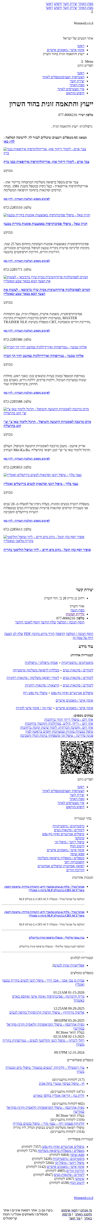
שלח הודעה (48, 622)
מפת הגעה (77, 610)
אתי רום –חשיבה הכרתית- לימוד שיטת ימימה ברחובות (56, 727)
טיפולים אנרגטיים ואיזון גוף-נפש (72, 693)
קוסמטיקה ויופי (74, 862)
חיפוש (58, 4)
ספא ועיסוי (77, 854)
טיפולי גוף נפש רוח (35, 693)
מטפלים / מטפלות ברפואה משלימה (61, 858)
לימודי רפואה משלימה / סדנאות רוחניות (33, 678)
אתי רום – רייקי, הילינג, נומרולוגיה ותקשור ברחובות (59, 723)
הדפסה (60, 634)
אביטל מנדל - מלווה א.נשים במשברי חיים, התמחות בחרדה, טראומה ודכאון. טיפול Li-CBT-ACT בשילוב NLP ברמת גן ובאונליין (44, 888)
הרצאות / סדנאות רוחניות (42, 685)
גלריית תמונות (75, 614)
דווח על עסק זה (83, 638)
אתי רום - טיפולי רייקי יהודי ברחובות (68, 719)
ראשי (49, 4)
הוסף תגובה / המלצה (70, 622)
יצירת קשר (70, 4)
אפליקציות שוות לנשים (69, 965)
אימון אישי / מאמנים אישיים (74, 700)
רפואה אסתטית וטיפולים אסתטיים (61, 866)
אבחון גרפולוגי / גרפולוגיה (41, 663)
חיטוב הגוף (77, 846)
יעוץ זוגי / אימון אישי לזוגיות (34, 708)
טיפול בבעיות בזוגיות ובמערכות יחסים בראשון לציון (59, 731)
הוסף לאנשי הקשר (27, 622)
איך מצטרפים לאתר (70, 89)
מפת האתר (85, 4)
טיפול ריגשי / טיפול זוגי (69, 842)
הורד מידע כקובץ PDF (39, 634)
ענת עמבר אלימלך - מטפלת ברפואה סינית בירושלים (56, 937)
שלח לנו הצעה (13, 634)
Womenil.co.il (83, 1198)
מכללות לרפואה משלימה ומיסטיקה (36, 670)
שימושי (79, 838)
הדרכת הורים (75, 870)
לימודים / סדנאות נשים (78, 670)
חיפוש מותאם (75, 93)
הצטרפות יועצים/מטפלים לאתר (63, 77)
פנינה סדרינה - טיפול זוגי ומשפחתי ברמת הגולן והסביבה (56, 735)
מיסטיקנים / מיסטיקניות (77, 663)
